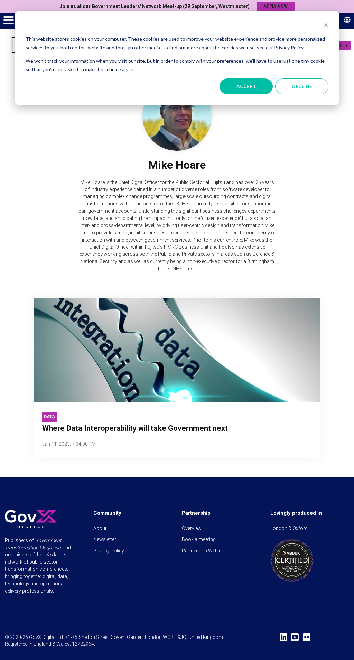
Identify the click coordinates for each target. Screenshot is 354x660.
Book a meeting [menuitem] (199, 539)
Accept (246, 86)
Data (49, 416)
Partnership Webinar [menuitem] (204, 551)
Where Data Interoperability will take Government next (135, 428)
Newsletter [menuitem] (104, 539)
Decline (302, 86)
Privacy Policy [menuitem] (108, 551)
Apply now (275, 6)
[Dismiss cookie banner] (326, 26)
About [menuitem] (99, 528)
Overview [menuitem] (192, 528)
